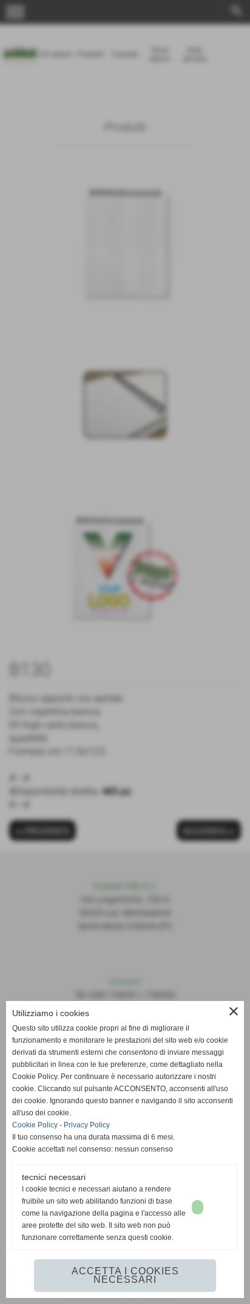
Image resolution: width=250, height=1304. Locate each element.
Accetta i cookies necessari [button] (125, 1275)
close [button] (233, 1011)
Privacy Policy (87, 1125)
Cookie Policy (35, 1125)
